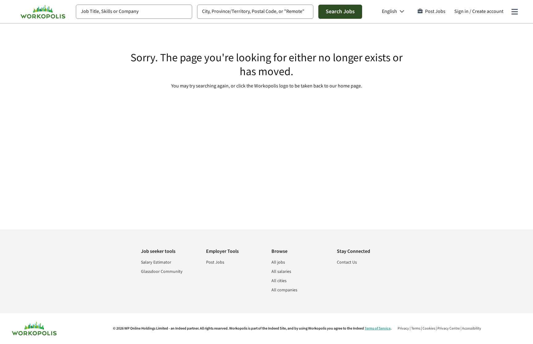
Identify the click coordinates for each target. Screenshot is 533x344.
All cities (279, 281)
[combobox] (134, 12)
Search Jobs (340, 11)
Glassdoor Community (162, 271)
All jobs (278, 262)
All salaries (281, 271)
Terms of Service (377, 328)
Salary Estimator (156, 262)
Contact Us (347, 262)
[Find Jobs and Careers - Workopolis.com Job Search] (43, 11)
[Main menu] (514, 11)
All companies (284, 290)
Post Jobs (435, 11)
